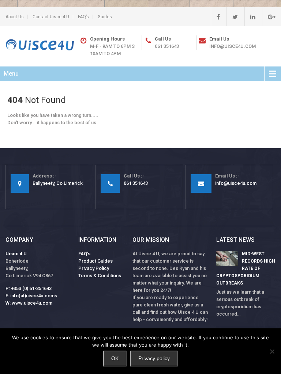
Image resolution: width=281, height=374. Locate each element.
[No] (272, 351)
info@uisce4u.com (232, 46)
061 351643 (167, 46)
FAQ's (84, 253)
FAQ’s (83, 17)
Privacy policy (154, 358)
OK (115, 358)
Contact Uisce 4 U (51, 17)
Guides (105, 17)
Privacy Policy (93, 268)
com (47, 303)
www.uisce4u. (27, 303)
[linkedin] (249, 16)
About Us (14, 17)
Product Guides (95, 261)
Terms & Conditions (99, 275)
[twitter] (232, 16)
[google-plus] (269, 16)
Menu (11, 73)
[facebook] (215, 16)
